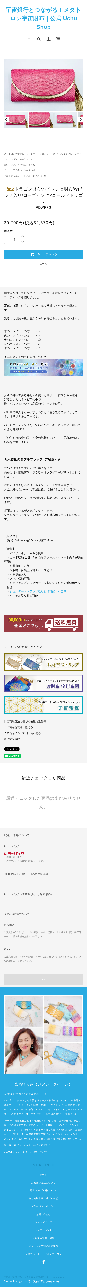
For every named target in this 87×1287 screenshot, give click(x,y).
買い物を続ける (13, 739)
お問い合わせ (43, 1214)
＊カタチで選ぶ (12, 175)
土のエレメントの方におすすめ (19, 164)
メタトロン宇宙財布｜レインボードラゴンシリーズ (29, 154)
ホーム (43, 1174)
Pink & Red (29, 170)
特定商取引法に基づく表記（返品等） (26, 721)
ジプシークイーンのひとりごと (30, 1152)
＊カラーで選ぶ (12, 170)
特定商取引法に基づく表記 (43, 1198)
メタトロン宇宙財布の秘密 (43, 1246)
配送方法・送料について (43, 1190)
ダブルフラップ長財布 (35, 175)
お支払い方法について (43, 1182)
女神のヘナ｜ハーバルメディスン (43, 1254)
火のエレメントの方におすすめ (19, 159)
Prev (6, 119)
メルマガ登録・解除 (43, 1238)
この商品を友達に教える (18, 727)
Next (80, 119)
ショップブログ (43, 1222)
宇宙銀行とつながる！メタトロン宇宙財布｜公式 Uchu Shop (43, 18)
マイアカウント (43, 1230)
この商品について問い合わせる (22, 733)
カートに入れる (47, 254)
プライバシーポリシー (43, 1206)
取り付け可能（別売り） (39, 591)
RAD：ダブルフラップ (70, 154)
